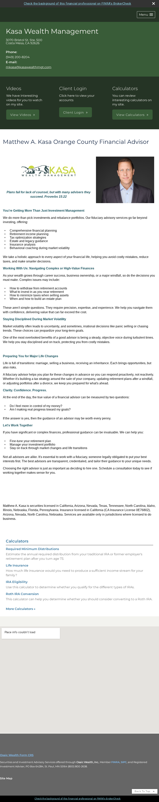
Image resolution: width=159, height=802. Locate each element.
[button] (146, 14)
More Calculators (20, 609)
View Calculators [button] (130, 115)
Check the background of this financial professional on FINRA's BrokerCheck (77, 3)
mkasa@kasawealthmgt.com (28, 67)
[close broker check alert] (153, 3)
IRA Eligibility (17, 582)
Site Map (6, 778)
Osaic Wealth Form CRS (17, 755)
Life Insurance (17, 565)
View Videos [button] (20, 115)
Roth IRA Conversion (22, 594)
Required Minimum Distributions (32, 549)
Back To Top (143, 791)
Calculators (17, 541)
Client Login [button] (73, 112)
